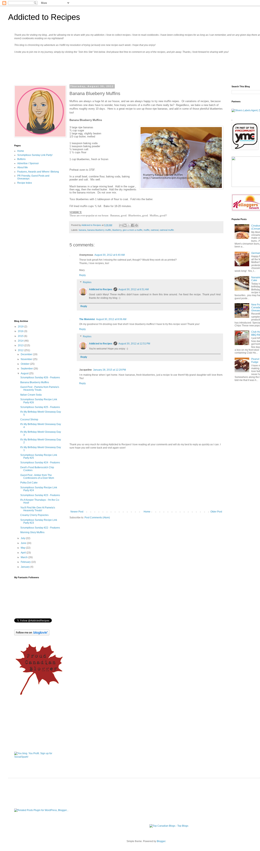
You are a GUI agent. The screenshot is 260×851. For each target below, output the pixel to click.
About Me (22, 167)
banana (82, 230)
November (27, 359)
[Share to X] (129, 225)
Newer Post (76, 511)
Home (147, 511)
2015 (21, 336)
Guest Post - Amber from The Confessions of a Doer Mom (37, 476)
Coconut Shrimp (29, 419)
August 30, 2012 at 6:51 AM (133, 289)
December (27, 354)
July (23, 538)
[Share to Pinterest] (136, 225)
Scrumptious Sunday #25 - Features (40, 407)
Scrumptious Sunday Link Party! (34, 155)
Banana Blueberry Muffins (34, 382)
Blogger (161, 841)
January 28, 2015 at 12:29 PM (109, 369)
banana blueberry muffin (99, 230)
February (26, 562)
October (25, 363)
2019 (21, 326)
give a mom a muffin (132, 230)
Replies (87, 282)
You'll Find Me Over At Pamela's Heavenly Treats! (37, 509)
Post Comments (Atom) (97, 517)
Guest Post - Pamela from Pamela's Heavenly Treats (39, 388)
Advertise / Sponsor (28, 163)
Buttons (21, 159)
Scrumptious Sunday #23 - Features (40, 495)
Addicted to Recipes (44, 17)
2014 (21, 340)
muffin (147, 230)
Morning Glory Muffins (32, 532)
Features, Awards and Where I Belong (38, 171)
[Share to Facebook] (133, 225)
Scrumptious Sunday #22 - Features (40, 527)
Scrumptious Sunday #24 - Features (40, 462)
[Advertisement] (146, 479)
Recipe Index (24, 182)
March (24, 557)
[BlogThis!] (125, 225)
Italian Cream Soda (31, 394)
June (24, 543)
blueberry (116, 230)
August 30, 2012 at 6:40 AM (109, 254)
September (27, 368)
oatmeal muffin (167, 230)
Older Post (216, 511)
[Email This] (121, 225)
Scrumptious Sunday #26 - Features (40, 377)
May (23, 547)
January (25, 566)
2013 (21, 345)
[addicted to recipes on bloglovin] (31, 634)
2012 (21, 350)
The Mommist (87, 319)
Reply (82, 275)
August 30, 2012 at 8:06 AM (111, 319)
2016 (21, 331)
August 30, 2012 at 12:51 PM (134, 343)
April (23, 552)
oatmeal (154, 230)
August (25, 373)
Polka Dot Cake (29, 482)
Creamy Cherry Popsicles (34, 515)
